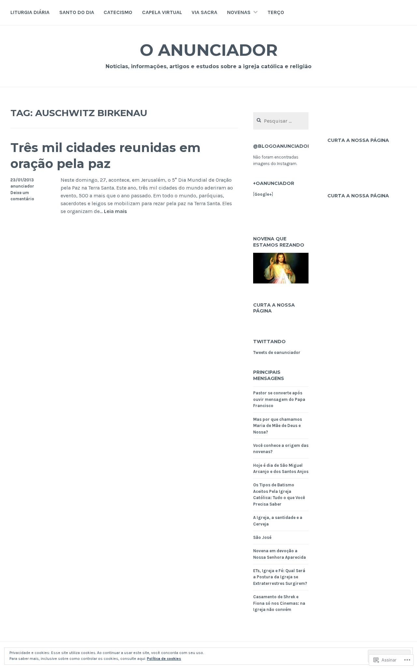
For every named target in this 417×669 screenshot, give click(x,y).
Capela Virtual (162, 12)
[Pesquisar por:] (281, 121)
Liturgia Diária (30, 12)
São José (262, 537)
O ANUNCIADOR (209, 50)
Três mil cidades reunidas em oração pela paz (105, 155)
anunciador (22, 186)
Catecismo (118, 12)
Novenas (239, 12)
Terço (275, 12)
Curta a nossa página (274, 308)
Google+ (263, 194)
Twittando (269, 341)
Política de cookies (164, 658)
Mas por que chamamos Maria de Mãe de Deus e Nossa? (277, 425)
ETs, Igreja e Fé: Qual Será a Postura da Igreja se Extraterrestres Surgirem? (280, 577)
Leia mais (115, 211)
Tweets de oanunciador (276, 352)
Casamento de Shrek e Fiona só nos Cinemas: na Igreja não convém (279, 603)
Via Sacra (204, 12)
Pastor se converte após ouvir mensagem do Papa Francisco (279, 399)
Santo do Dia (76, 12)
